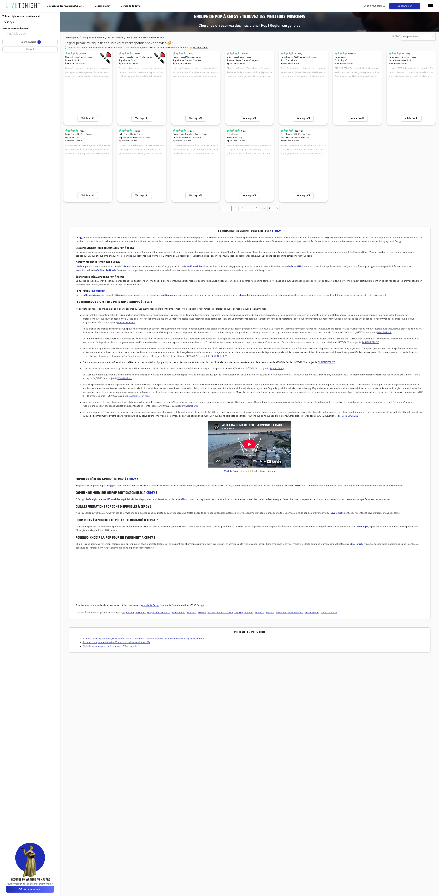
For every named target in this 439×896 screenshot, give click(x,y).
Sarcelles (140, 612)
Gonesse (259, 612)
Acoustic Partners (140, 396)
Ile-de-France (115, 38)
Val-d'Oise (132, 38)
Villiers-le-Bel (225, 612)
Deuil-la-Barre (329, 612)
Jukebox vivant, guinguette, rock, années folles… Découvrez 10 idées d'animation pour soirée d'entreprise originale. (143, 639)
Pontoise (191, 612)
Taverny (238, 612)
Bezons (211, 612)
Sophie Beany (277, 368)
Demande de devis (130, 6)
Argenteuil (128, 612)
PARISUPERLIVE (126, 322)
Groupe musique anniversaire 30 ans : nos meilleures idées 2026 (116, 642)
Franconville (178, 612)
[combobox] (30, 21)
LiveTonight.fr (70, 38)
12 (270, 208)
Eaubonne (281, 612)
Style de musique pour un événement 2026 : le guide (109, 646)
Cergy (144, 38)
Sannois (248, 612)
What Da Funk (384, 332)
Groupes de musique (93, 38)
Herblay (270, 612)
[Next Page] (277, 208)
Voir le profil (87, 118)
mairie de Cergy (150, 605)
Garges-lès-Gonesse (158, 612)
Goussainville (312, 612)
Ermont (202, 612)
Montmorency (295, 612)
